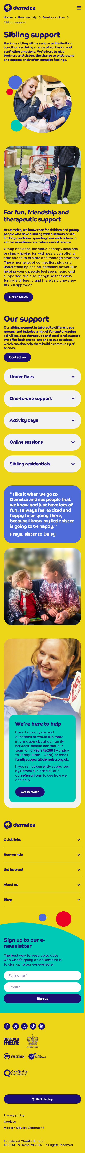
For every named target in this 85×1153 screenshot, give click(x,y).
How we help (27, 18)
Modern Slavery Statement (24, 1133)
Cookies (10, 1127)
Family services (53, 18)
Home (8, 18)
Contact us (17, 361)
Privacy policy (14, 1121)
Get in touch (18, 300)
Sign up (41, 1004)
